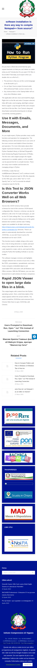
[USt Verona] (18, 534)
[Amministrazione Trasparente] (19, 481)
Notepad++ (12, 31)
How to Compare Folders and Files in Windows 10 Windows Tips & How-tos (24, 365)
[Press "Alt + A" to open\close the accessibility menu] (34, 336)
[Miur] (18, 530)
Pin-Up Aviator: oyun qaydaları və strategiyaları (16, 601)
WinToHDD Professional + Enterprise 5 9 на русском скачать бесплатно (18, 594)
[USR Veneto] (18, 532)
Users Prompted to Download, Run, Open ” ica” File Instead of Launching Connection (25, 378)
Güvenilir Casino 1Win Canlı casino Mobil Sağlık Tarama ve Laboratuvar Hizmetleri (17, 585)
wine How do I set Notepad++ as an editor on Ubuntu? (24, 390)
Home (5, 31)
